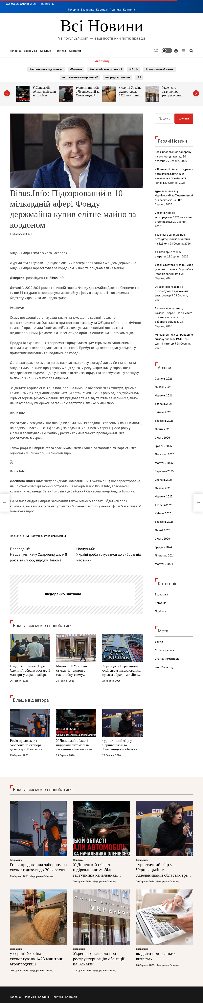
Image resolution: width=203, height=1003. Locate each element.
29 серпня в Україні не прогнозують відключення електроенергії (171, 291)
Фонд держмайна (54, 535)
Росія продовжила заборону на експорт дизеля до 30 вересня (26, 745)
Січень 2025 (162, 538)
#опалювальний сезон (159, 69)
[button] (7, 93)
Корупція (102, 9)
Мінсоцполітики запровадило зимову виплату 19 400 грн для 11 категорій (174, 339)
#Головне (76, 69)
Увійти (159, 641)
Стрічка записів (165, 650)
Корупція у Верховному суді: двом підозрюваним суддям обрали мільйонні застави (121, 672)
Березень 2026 (164, 420)
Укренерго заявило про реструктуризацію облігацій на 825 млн (134, 95)
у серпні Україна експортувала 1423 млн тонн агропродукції (90, 93)
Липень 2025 (163, 488)
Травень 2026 (163, 403)
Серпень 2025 (163, 479)
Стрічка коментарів (167, 658)
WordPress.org (164, 667)
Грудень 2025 (163, 446)
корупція (36, 535)
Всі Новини (101, 25)
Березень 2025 (164, 521)
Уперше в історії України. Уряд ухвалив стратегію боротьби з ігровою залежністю (174, 269)
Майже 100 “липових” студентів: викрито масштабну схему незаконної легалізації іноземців (73, 674)
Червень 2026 (163, 395)
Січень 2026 (162, 437)
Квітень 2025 (163, 513)
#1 (139, 77)
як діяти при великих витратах (178, 89)
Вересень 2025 (164, 471)
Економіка (87, 9)
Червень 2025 (163, 496)
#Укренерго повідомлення (46, 69)
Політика (115, 9)
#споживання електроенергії (80, 77)
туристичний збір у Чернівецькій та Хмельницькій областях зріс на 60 (48, 95)
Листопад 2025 (164, 454)
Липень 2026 (163, 386)
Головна (73, 9)
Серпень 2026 (163, 378)
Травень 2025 (163, 505)
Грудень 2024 (163, 547)
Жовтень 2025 (164, 462)
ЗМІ (27, 535)
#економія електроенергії (106, 69)
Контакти (129, 9)
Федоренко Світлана (63, 594)
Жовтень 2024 (164, 563)
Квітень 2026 (163, 412)
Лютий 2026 (162, 429)
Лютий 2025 (162, 530)
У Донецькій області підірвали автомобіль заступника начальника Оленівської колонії (74, 747)
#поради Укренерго (117, 77)
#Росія (133, 69)
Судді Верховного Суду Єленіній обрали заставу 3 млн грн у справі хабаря (30, 670)
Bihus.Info (57, 278)
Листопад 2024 (164, 555)
